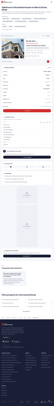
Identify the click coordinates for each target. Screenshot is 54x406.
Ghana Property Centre (18, 347)
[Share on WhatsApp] (43, 166)
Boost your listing (45, 362)
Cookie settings (36, 402)
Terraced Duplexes (15, 18)
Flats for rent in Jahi (6, 376)
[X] (45, 402)
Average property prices (30, 362)
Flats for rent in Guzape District (9, 357)
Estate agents (28, 355)
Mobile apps (4, 395)
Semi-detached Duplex (8, 129)
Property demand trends (31, 360)
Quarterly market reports (31, 365)
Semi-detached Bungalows (40, 18)
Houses (20, 317)
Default (46, 35)
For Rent (8, 317)
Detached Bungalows (8, 21)
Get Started (26, 256)
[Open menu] (51, 2)
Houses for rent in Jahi (7, 374)
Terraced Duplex (6, 139)
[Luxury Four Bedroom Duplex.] (27, 48)
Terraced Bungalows (26, 18)
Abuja (25, 317)
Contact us (4, 392)
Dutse (29, 317)
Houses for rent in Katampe (8, 365)
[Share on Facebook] (11, 166)
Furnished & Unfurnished (20, 26)
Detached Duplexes (33, 21)
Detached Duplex (6, 127)
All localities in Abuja (7, 29)
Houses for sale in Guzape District (9, 360)
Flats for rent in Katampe (7, 367)
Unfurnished (14, 317)
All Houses (5, 144)
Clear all (49, 67)
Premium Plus (44, 360)
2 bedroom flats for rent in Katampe (10, 372)
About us (4, 388)
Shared (10, 26)
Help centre (4, 390)
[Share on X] (27, 166)
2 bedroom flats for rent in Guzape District (11, 362)
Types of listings (45, 357)
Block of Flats (6, 18)
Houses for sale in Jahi (7, 379)
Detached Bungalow (7, 132)
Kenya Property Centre (7, 347)
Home (3, 317)
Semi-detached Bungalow (8, 134)
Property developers (30, 357)
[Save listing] (22, 40)
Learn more (5, 337)
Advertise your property (46, 355)
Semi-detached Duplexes (21, 21)
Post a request (27, 157)
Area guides (28, 369)
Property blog (28, 367)
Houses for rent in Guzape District (9, 355)
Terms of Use (29, 402)
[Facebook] (41, 402)
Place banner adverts (46, 367)
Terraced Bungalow (7, 137)
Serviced (5, 26)
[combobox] (30, 71)
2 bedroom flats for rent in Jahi (9, 381)
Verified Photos (44, 365)
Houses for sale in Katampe (8, 369)
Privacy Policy (21, 402)
